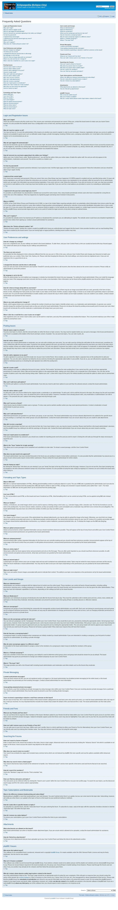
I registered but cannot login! (11, 36)
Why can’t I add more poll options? (13, 74)
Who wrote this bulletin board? (68, 94)
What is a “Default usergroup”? (68, 38)
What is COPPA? (8, 40)
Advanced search (110, 8)
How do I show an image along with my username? (17, 57)
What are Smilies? (8, 98)
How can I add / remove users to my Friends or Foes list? (76, 58)
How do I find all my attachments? (69, 88)
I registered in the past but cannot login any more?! (17, 38)
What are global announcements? (12, 101)
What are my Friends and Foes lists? (70, 56)
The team (81, 895)
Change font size (113, 13)
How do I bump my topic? (10, 88)
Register (106, 16)
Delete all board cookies (92, 895)
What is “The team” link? (67, 40)
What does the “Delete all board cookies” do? (16, 44)
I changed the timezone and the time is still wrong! (17, 53)
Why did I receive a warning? (11, 81)
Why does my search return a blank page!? (72, 67)
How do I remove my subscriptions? (70, 80)
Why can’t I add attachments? (11, 79)
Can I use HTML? (8, 96)
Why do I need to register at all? (12, 29)
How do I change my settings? (11, 50)
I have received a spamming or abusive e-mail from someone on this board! (81, 50)
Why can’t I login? (8, 28)
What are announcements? (11, 103)
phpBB (53, 898)
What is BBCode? (8, 94)
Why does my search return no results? (71, 66)
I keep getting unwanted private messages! (72, 48)
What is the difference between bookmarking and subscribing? (77, 77)
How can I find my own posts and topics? (71, 71)
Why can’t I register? (9, 42)
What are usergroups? (66, 31)
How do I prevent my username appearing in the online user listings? (22, 33)
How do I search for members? (69, 69)
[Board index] (10, 6)
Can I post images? (8, 99)
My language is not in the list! (11, 55)
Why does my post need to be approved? (15, 86)
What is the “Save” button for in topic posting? (16, 84)
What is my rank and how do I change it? (14, 59)
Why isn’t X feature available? (68, 96)
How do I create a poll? (9, 72)
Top (6, 125)
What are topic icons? (9, 108)
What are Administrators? (67, 28)
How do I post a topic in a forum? (12, 66)
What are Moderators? (66, 29)
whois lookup (24, 877)
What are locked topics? (10, 107)
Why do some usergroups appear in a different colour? (75, 36)
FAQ (100, 16)
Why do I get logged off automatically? (14, 31)
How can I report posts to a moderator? (14, 83)
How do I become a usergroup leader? (71, 35)
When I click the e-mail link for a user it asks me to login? (19, 60)
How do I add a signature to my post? (13, 70)
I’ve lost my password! (9, 35)
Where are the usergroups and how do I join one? (74, 33)
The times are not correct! (10, 51)
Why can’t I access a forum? (11, 77)
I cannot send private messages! (69, 46)
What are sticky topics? (10, 105)
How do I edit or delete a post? (11, 68)
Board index (9, 13)
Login (113, 16)
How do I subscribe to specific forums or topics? (73, 79)
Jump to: (83, 890)
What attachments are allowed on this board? (72, 87)
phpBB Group (55, 852)
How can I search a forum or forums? (70, 64)
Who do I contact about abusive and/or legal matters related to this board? (80, 98)
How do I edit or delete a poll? (11, 75)
